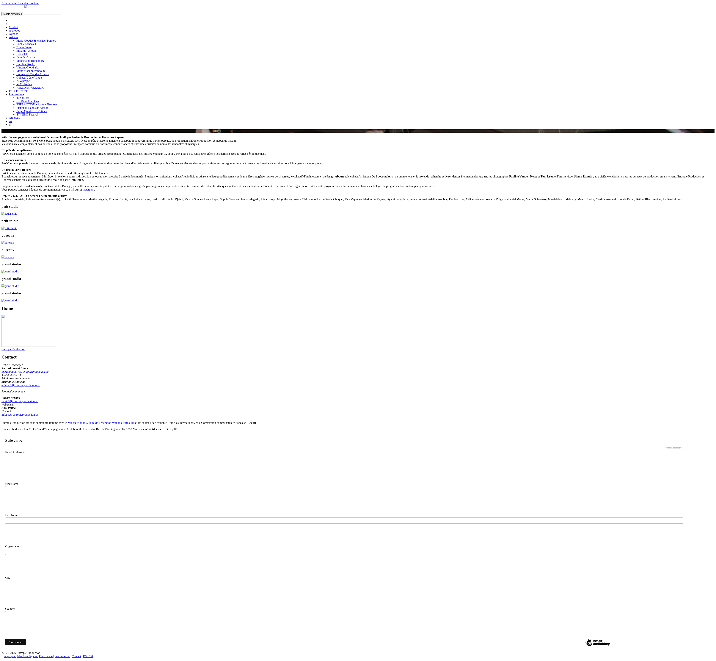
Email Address (15, 452)
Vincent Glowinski (27, 67)
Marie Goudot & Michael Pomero (36, 40)
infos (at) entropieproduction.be (19, 414)
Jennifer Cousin (25, 57)
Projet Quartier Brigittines (31, 111)
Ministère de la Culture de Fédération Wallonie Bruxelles (101, 422)
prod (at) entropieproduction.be (19, 401)
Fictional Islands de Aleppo (32, 107)
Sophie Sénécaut (26, 44)
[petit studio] (9, 213)
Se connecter (62, 656)
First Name (11, 483)
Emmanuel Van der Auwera (32, 74)
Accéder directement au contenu (20, 3)
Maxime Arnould (26, 50)
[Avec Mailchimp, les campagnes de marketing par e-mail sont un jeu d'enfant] (597, 645)
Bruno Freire (24, 47)
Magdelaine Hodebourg (30, 60)
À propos (14, 30)
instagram (88, 189)
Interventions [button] (16, 94)
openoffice (22, 97)
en (10, 121)
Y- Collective (24, 84)
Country (10, 608)
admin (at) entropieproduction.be (20, 385)
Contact (13, 27)
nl (10, 124)
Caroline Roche (25, 64)
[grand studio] (10, 271)
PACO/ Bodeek (18, 91)
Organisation (12, 546)
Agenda (13, 33)
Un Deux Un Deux (27, 101)
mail (71, 189)
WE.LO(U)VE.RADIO (30, 87)
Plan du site (46, 656)
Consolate (22, 54)
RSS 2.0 (88, 656)
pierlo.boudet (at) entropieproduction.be (24, 371)
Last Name (11, 515)
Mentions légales (27, 656)
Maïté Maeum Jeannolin (30, 70)
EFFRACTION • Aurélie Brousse (36, 104)
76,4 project (23, 80)
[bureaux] (7, 242)
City (7, 577)
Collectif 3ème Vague (29, 77)
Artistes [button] (13, 37)
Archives (14, 117)
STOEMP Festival (27, 114)
